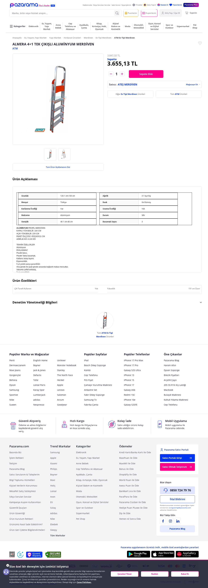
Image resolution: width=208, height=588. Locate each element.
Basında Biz (15, 452)
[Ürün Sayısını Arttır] (122, 73)
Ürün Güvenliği (17, 513)
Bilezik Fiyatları (171, 375)
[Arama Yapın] (117, 13)
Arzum (60, 399)
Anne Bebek (82, 463)
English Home (40, 360)
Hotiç (52, 485)
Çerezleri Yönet (124, 574)
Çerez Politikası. (84, 582)
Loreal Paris (39, 384)
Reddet (154, 574)
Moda (79, 491)
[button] (24, 5)
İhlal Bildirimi (177, 499)
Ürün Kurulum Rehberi (21, 518)
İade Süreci (116, 5)
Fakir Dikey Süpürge (94, 394)
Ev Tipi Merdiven (103, 37)
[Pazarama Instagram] (170, 521)
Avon (52, 496)
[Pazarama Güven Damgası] (20, 555)
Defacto (37, 375)
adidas (36, 399)
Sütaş (53, 507)
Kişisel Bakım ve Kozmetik (89, 485)
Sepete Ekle (146, 74)
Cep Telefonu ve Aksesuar (89, 469)
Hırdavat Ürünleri (72, 37)
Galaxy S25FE (130, 404)
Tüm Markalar (57, 535)
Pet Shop (80, 518)
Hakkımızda (87, 5)
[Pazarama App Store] (162, 554)
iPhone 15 (129, 380)
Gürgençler (15, 375)
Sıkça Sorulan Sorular (101, 5)
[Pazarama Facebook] (163, 521)
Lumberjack (39, 394)
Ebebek (54, 524)
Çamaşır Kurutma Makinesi (98, 384)
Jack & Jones (39, 370)
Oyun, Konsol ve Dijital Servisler (92, 502)
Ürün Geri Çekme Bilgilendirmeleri (27, 529)
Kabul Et (185, 574)
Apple (60, 384)
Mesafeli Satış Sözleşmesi (22, 491)
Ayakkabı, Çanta (84, 474)
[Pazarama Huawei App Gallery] (187, 554)
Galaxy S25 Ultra (132, 370)
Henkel (60, 380)
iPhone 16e (129, 399)
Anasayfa (17, 37)
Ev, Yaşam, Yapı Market (35, 37)
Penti (12, 360)
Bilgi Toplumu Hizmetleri (22, 480)
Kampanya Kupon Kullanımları (25, 502)
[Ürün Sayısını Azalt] (111, 73)
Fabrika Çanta (91, 404)
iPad (86, 360)
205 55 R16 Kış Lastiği (175, 384)
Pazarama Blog (171, 360)
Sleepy (53, 529)
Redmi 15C (129, 394)
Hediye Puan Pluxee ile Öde (133, 507)
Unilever (61, 360)
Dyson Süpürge (172, 370)
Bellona (13, 380)
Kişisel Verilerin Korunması (23, 485)
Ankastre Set (90, 389)
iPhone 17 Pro (131, 365)
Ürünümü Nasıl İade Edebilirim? (25, 524)
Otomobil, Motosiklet (86, 496)
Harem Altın (170, 365)
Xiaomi (53, 463)
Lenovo (60, 389)
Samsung (14, 389)
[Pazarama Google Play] (138, 554)
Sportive (13, 394)
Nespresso (38, 404)
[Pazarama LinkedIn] (178, 521)
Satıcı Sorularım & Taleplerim (24, 474)
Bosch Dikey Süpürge (95, 365)
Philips (53, 469)
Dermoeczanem (17, 365)
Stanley (61, 370)
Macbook (168, 389)
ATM (15, 48)
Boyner (36, 365)
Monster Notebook (66, 365)
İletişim (13, 463)
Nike (11, 399)
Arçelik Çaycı (170, 380)
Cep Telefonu (91, 375)
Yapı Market (55, 37)
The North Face (65, 375)
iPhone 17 (129, 384)
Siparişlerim (126, 5)
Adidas (53, 513)
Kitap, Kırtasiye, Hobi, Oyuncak (91, 480)
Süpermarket (82, 513)
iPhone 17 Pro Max (133, 360)
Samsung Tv (90, 399)
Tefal (35, 380)
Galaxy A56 (129, 389)
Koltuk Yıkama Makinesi (176, 399)
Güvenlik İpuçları (18, 507)
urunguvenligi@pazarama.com (180, 508)
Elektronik (81, 452)
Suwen (12, 404)
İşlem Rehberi (16, 457)
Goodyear (62, 404)
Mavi (52, 480)
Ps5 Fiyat (88, 380)
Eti (51, 502)
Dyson (12, 384)
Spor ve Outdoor (84, 507)
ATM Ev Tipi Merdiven (124, 37)
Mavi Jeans (14, 370)
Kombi (87, 370)
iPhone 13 (129, 375)
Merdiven (88, 37)
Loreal (53, 491)
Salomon (61, 394)
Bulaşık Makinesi (172, 394)
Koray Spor (38, 389)
